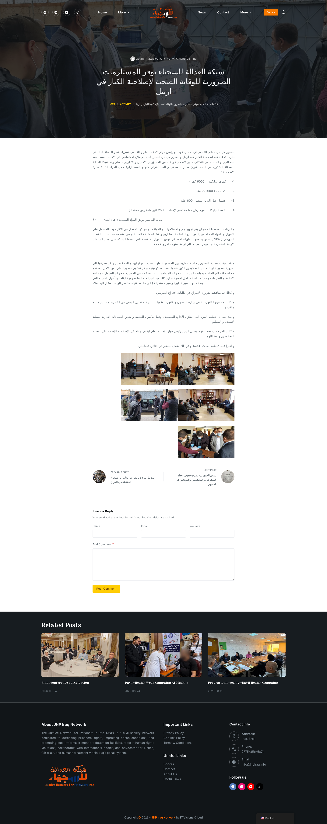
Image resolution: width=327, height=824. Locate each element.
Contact (223, 12)
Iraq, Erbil (248, 739)
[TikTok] (77, 12)
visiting (192, 58)
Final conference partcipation (65, 682)
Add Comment (103, 544)
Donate (271, 12)
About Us (170, 774)
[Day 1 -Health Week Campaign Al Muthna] (163, 655)
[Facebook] (45, 12)
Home (102, 12)
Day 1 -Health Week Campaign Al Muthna (156, 682)
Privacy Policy (174, 733)
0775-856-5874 (253, 751)
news (182, 58)
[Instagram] (56, 12)
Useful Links (172, 779)
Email (144, 526)
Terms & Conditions (178, 743)
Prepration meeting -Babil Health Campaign (243, 682)
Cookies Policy (174, 738)
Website (195, 526)
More (122, 12)
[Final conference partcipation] (80, 655)
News (202, 12)
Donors (169, 764)
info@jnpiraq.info (254, 764)
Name (96, 526)
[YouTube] (66, 12)
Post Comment (106, 588)
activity (172, 58)
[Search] (284, 12)
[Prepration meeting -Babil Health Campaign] (247, 655)
